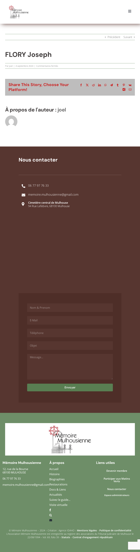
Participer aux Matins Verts (117, 480)
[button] (70, 516)
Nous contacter (116, 489)
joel (11, 65)
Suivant (127, 37)
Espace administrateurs (116, 495)
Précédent (114, 37)
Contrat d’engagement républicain (93, 537)
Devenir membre (116, 470)
